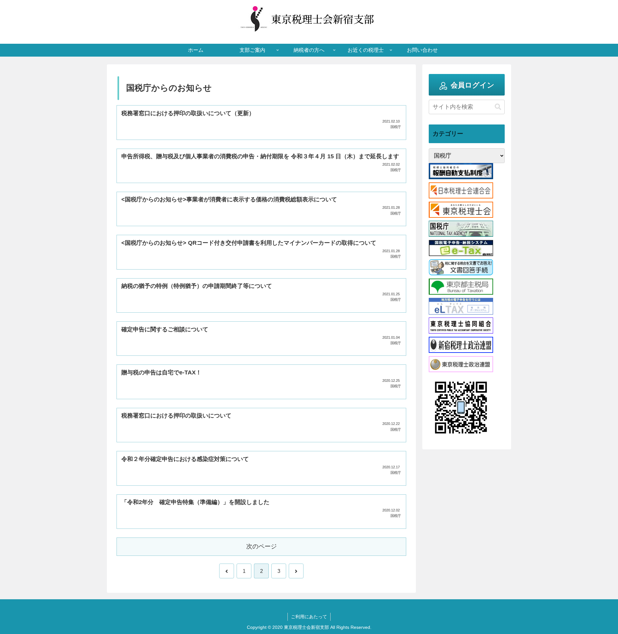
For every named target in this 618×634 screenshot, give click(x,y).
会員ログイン (472, 85)
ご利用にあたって (309, 616)
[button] (498, 107)
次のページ (261, 546)
